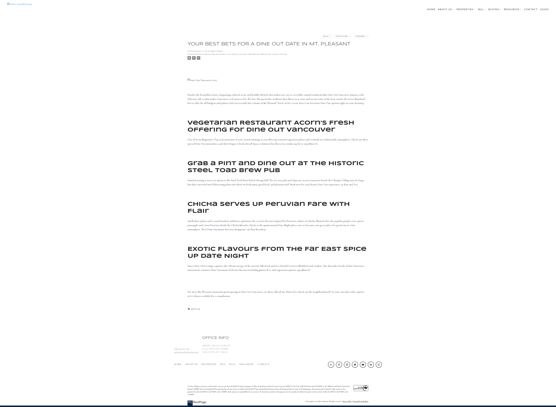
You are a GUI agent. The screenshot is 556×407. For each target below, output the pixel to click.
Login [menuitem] (544, 9)
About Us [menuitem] (445, 9)
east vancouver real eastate (237, 54)
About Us (191, 364)
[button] (331, 365)
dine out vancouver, (219, 54)
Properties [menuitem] (465, 9)
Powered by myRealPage (360, 401)
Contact (263, 364)
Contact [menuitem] (531, 9)
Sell (223, 364)
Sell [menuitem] (481, 9)
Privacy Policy (347, 401)
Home (178, 364)
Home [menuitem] (431, 9)
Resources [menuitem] (512, 9)
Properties (208, 364)
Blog (232, 364)
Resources (246, 364)
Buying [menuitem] (493, 9)
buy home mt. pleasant (203, 54)
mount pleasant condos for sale (259, 54)
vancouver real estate (279, 54)
